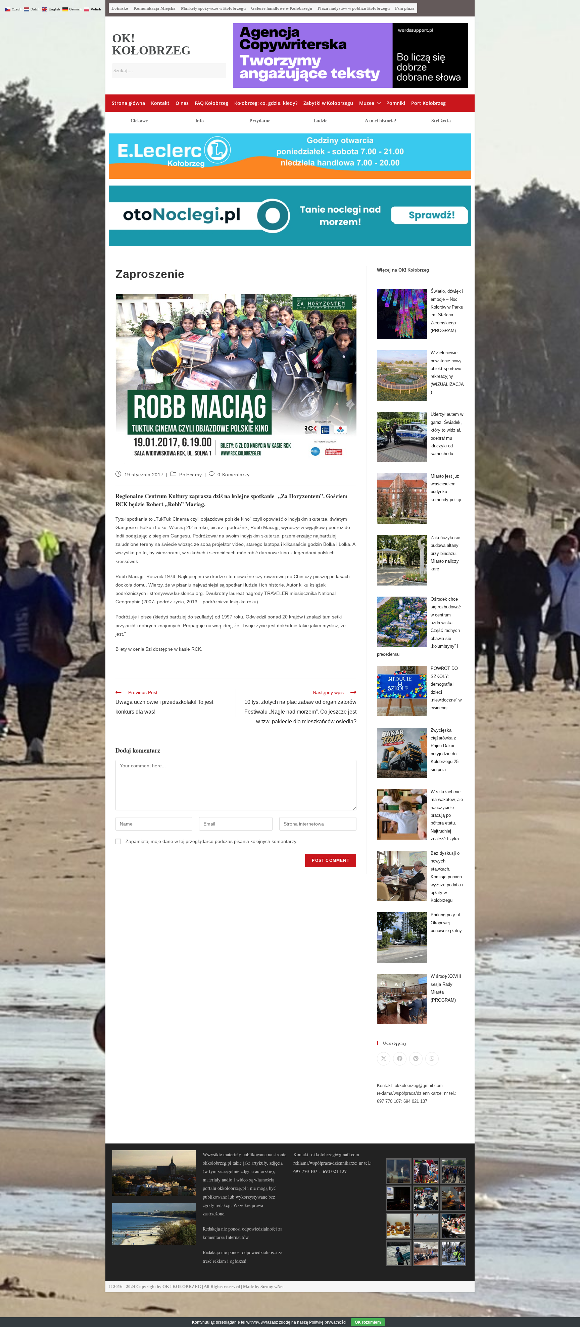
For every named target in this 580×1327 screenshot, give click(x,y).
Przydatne (259, 120)
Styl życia (441, 120)
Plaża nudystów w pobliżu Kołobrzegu (354, 8)
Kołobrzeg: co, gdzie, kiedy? (265, 103)
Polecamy (190, 474)
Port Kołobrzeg (428, 103)
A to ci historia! (380, 120)
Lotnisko (119, 8)
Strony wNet (272, 1286)
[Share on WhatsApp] (432, 1058)
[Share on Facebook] (399, 1058)
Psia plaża (405, 8)
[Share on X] (383, 1058)
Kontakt (160, 103)
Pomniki (395, 103)
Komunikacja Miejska (155, 8)
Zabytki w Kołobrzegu (328, 103)
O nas (182, 103)
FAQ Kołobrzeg (211, 103)
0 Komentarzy (233, 474)
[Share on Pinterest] (416, 1058)
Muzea (366, 103)
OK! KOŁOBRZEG (151, 44)
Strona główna (128, 103)
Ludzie (320, 120)
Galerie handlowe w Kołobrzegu (281, 8)
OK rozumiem (368, 1322)
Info (199, 120)
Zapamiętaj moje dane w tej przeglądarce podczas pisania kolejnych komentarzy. (211, 841)
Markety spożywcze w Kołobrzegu (213, 8)
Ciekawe (139, 120)
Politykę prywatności (327, 1322)
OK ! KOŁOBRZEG (181, 1286)
